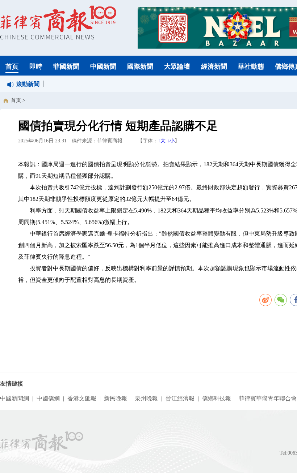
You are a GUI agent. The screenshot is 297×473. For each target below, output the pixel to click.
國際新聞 (140, 66)
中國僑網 (48, 398)
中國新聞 (103, 66)
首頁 (11, 66)
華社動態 (251, 66)
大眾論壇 (177, 66)
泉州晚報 (146, 398)
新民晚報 (115, 398)
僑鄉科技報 (216, 398)
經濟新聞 (214, 66)
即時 (35, 66)
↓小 (171, 140)
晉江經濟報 (180, 398)
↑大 (162, 140)
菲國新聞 (66, 66)
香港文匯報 (81, 398)
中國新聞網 (14, 398)
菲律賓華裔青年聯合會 (268, 398)
